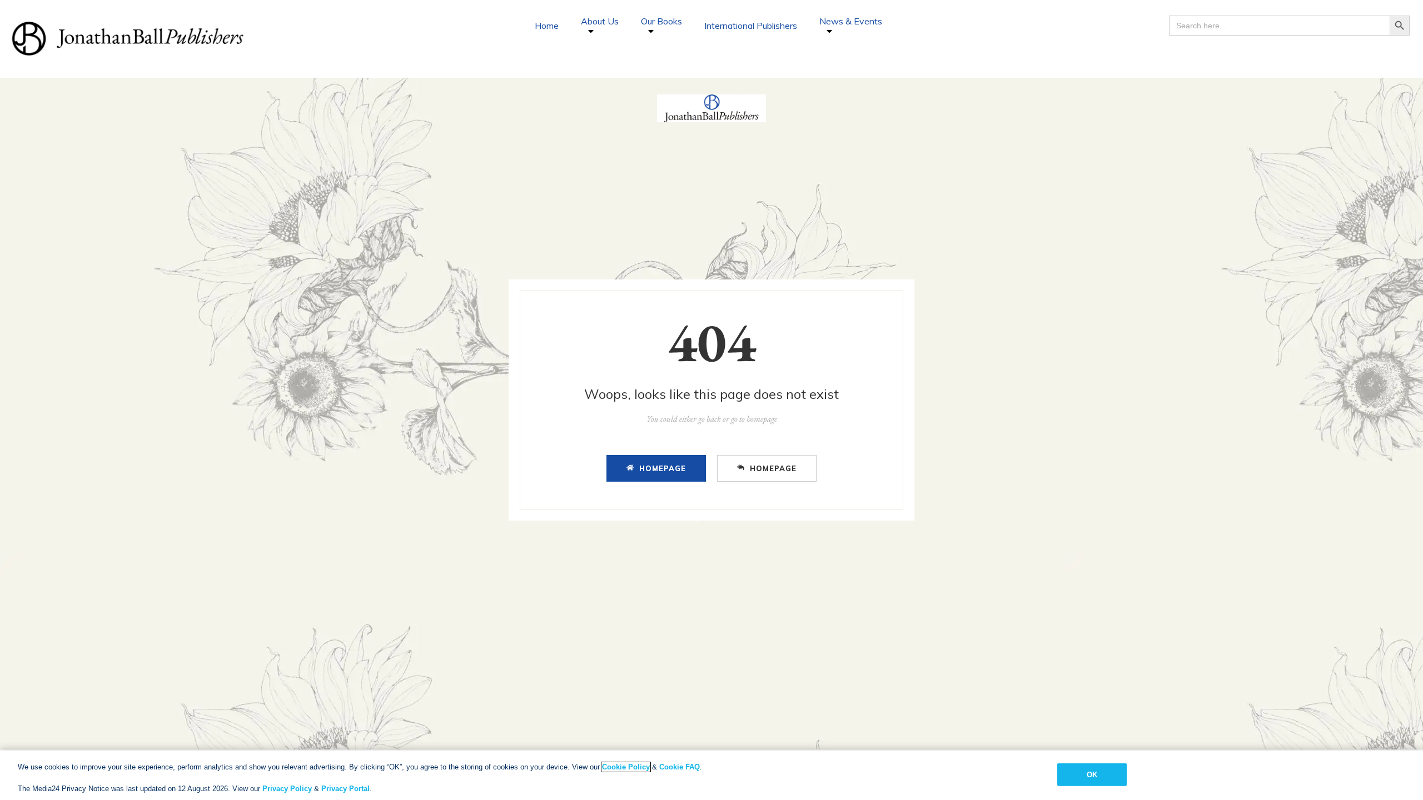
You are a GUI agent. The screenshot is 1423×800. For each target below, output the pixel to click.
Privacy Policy (287, 788)
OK (1092, 774)
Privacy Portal (345, 788)
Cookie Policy (626, 767)
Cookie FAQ (679, 767)
